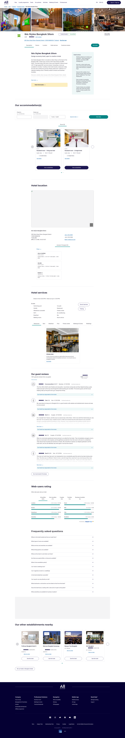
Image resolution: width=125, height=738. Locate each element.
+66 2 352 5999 (69, 235)
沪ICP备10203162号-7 (67, 727)
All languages (56, 704)
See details (48, 361)
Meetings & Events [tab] (78, 323)
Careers (17, 704)
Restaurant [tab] (36, 323)
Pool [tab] (58, 323)
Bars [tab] (44, 323)
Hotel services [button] (39, 292)
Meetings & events (38, 702)
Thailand (14, 6)
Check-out (37, 113)
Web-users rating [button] (41, 486)
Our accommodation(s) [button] (28, 105)
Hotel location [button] (39, 185)
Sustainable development (20, 706)
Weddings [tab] (88, 323)
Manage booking (94, 699)
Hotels (5, 6)
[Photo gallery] (62, 19)
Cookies (64, 724)
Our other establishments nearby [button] (34, 624)
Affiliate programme (19, 709)
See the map (63, 40)
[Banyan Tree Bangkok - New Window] (73, 637)
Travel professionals (38, 704)
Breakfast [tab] (51, 323)
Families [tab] (69, 498)
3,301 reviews (38, 37)
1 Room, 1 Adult (55, 117)
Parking (82, 309)
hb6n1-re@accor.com (70, 239)
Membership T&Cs (49, 724)
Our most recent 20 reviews (40, 474)
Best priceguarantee (107, 34)
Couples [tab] (62, 498)
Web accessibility (57, 699)
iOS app (73, 702)
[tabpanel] (62, 150)
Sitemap (55, 702)
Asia (10, 6)
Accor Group (18, 699)
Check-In (20, 113)
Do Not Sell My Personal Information (85, 724)
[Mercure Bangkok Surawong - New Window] (51, 637)
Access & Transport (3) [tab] (62, 245)
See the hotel (30, 658)
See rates (95, 45)
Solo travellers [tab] (52, 498)
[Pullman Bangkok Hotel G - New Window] (30, 637)
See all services (84, 304)
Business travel (37, 699)
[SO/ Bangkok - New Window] (95, 637)
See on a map (27, 654)
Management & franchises (21, 702)
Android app (74, 704)
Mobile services (75, 699)
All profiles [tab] (43, 498)
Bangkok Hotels (20, 6)
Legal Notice (71, 724)
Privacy (58, 724)
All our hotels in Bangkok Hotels (25, 668)
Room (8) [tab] (62, 124)
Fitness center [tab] (66, 323)
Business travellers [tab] (80, 498)
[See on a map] (62, 208)
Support (92, 702)
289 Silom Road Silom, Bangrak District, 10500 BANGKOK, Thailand (41, 40)
